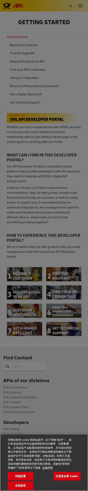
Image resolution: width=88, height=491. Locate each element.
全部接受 (20, 485)
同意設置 (20, 476)
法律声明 (47, 467)
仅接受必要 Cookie (67, 476)
